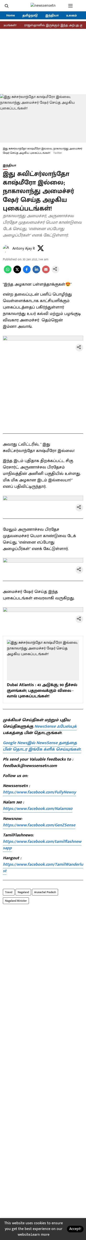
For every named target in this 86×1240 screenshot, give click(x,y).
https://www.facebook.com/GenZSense (39, 825)
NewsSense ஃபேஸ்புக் (55, 726)
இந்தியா (52, 15)
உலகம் (71, 15)
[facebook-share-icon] (27, 272)
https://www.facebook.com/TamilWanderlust (43, 868)
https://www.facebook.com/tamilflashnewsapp (42, 845)
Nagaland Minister (16, 900)
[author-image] (7, 248)
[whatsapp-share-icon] (7, 272)
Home (10, 15)
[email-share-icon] (46, 272)
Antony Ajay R (23, 248)
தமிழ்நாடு (30, 15)
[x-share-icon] (17, 272)
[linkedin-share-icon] (36, 272)
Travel (8, 892)
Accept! (75, 1229)
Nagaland (23, 892)
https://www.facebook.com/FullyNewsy (39, 792)
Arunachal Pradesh (45, 892)
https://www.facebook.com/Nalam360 (37, 808)
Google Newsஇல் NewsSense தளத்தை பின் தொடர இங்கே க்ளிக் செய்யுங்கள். (42, 746)
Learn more (40, 1234)
